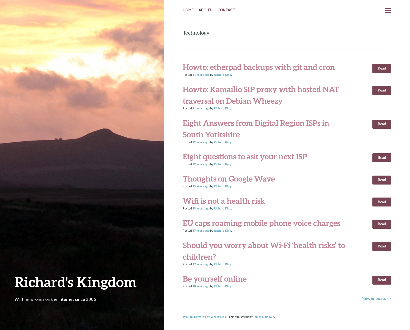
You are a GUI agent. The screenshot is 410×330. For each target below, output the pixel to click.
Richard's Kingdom (76, 281)
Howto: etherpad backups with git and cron (259, 67)
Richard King (222, 74)
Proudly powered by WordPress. (205, 316)
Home (188, 10)
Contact (226, 10)
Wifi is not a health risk (224, 200)
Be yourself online (215, 278)
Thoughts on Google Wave (229, 178)
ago (200, 74)
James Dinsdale (263, 316)
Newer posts (376, 298)
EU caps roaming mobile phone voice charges (261, 223)
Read (382, 68)
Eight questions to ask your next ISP (245, 156)
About (205, 10)
